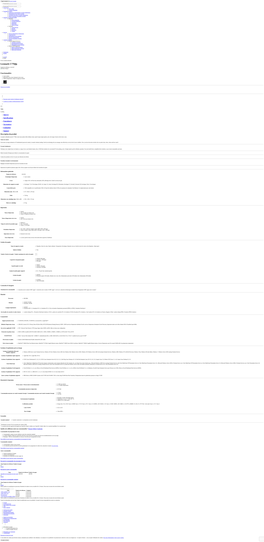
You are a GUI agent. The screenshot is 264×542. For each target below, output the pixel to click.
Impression (14, 30)
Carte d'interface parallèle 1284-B (8, 496)
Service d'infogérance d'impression (16, 33)
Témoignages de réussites (8, 513)
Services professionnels (14, 37)
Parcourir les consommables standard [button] (9, 479)
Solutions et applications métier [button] (10, 17)
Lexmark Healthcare (16, 21)
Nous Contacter (6, 507)
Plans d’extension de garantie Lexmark (17, 16)
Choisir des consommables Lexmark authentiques (19, 12)
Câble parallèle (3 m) (5, 492)
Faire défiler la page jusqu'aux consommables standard (12, 448)
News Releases (6, 520)
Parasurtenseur (4, 495)
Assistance (5, 522)
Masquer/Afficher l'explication (35, 428)
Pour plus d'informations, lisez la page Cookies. (113, 537)
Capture (13, 31)
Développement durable (8, 512)
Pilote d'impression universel (18, 48)
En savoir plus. (55, 445)
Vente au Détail (15, 25)
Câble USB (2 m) (4, 493)
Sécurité (13, 28)
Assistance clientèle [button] (7, 39)
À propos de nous (7, 503)
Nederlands (5, 52)
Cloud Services (15, 27)
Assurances (14, 22)
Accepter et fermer (5, 540)
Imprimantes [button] (6, 7)
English (5, 53)
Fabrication (14, 23)
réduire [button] (2, 466)
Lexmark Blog (6, 519)
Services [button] (5, 32)
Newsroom (5, 514)
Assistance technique (16, 42)
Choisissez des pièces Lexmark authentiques (18, 15)
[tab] (133, 115)
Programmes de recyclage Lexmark (16, 13)
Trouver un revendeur (8, 517)
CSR (4, 506)
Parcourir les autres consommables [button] (9, 469)
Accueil (5, 57)
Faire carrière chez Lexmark (9, 505)
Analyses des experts (7, 509)
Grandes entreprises (13, 10)
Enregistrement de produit (17, 43)
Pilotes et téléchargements (17, 47)
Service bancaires (15, 20)
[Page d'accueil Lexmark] (12, 1)
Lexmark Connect (7, 511)
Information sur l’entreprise (9, 531)
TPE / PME (11, 8)
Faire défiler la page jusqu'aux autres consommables (12, 458)
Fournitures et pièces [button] (7, 11)
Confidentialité (6, 533)
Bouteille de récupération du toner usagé (9, 473)
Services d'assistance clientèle (15, 38)
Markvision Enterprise (16, 49)
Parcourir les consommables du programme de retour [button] (13, 461)
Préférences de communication (10, 518)
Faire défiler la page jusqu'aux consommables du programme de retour (16, 439)
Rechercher (5, 3)
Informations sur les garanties (15, 36)
